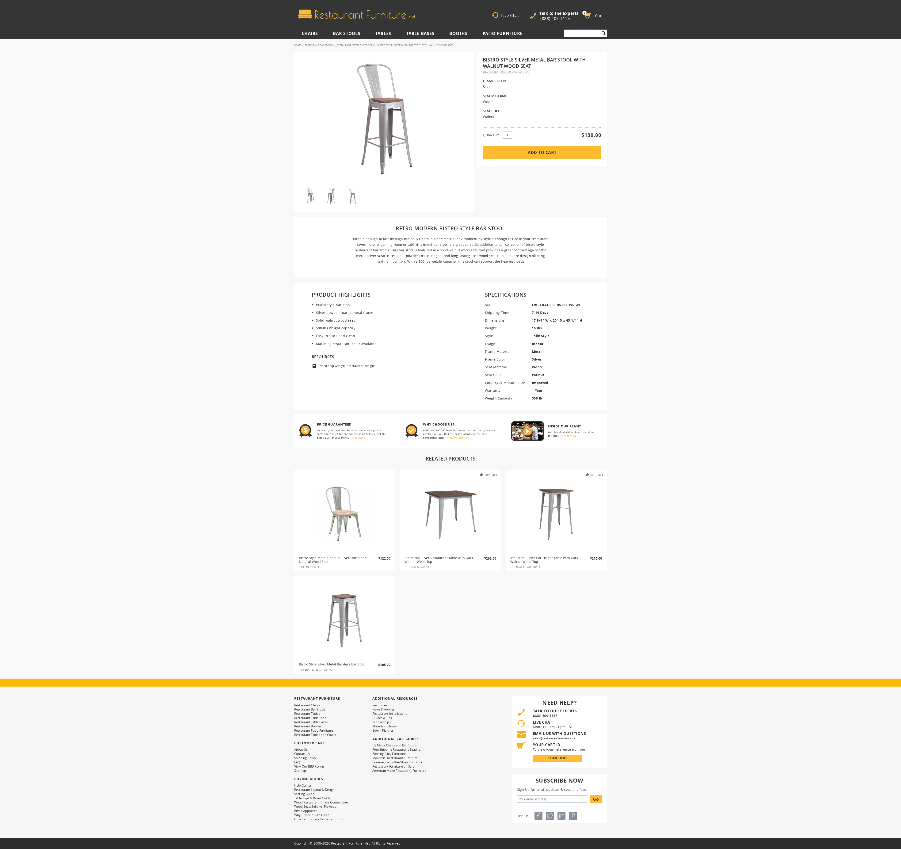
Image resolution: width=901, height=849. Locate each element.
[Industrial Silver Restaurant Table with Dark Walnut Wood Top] (450, 514)
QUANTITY (491, 135)
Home (297, 45)
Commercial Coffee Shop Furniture (397, 762)
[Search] (604, 33)
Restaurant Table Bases (311, 722)
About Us (301, 749)
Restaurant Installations (389, 713)
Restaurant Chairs (307, 705)
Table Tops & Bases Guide (312, 798)
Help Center (303, 785)
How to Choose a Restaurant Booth (320, 819)
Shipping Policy (305, 758)
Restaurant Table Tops (310, 718)
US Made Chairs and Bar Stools (394, 745)
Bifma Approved (306, 811)
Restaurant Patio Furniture (313, 730)
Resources (379, 705)
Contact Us (302, 754)
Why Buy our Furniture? (311, 815)
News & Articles (383, 709)
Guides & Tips (382, 718)
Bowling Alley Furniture (389, 754)
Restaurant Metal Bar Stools (355, 45)
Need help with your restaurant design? (347, 366)
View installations (458, 437)
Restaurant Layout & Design (314, 790)
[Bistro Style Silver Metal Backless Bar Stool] (345, 620)
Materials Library (384, 726)
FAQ (297, 762)
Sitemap (300, 770)
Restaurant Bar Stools (319, 45)
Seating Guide (304, 794)
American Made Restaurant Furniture (399, 770)
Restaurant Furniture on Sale (393, 766)
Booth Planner (382, 730)
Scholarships (381, 722)
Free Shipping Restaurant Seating (396, 749)
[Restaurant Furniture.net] (356, 14)
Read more (358, 437)
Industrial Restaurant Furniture (395, 758)
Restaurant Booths (307, 726)
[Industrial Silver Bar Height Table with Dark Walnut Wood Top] (556, 514)
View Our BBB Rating (309, 766)
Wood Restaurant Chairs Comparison (321, 802)
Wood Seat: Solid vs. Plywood (315, 806)
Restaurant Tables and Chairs (315, 735)
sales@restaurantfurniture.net (555, 738)
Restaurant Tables (307, 713)
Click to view (568, 436)
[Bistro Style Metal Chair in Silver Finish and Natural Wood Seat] (345, 514)
